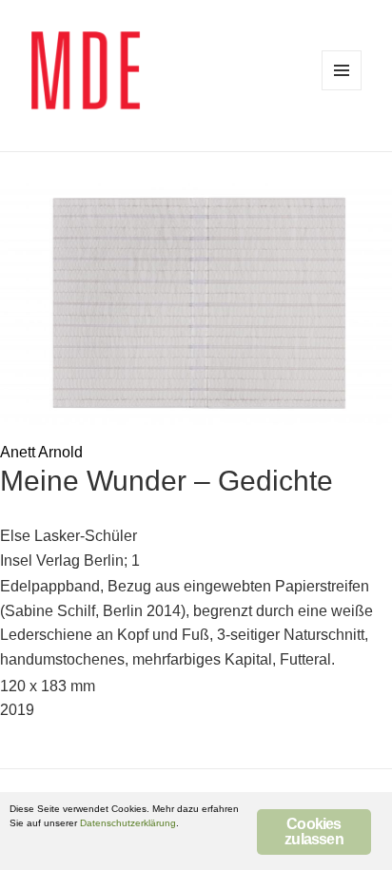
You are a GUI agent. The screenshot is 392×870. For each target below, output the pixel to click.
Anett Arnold (41, 452)
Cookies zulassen (313, 831)
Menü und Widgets (342, 70)
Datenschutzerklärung (128, 823)
